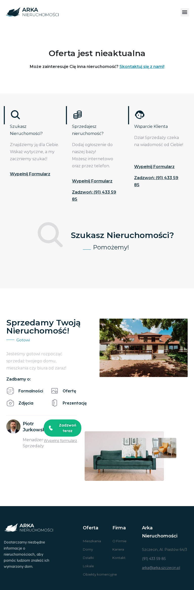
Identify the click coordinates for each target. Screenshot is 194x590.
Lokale (88, 566)
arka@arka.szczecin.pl (161, 567)
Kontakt (119, 558)
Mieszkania (92, 541)
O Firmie (119, 541)
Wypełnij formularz (30, 174)
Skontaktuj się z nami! (141, 66)
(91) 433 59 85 (154, 558)
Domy (88, 549)
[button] (185, 12)
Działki (88, 558)
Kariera (118, 549)
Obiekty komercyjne (100, 574)
